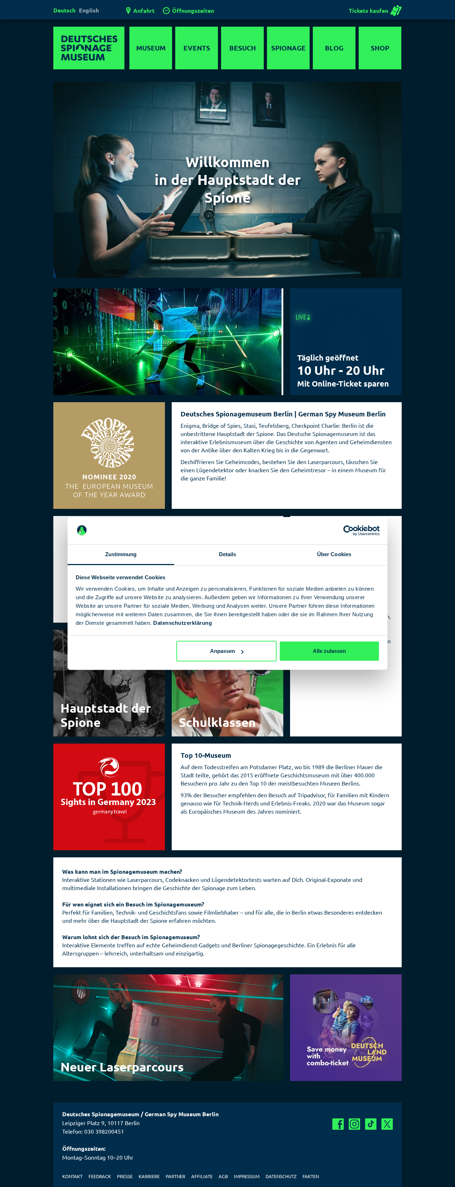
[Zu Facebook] (338, 1124)
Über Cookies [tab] (334, 554)
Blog (334, 47)
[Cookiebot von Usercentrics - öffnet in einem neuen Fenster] (348, 531)
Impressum (246, 1176)
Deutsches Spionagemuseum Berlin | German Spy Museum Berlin (283, 413)
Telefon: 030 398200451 (93, 1131)
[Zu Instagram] (354, 1124)
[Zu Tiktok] (370, 1124)
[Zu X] (387, 1124)
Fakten (311, 1176)
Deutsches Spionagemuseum (88, 48)
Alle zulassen (329, 651)
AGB (223, 1176)
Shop (380, 47)
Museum (151, 47)
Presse (125, 1176)
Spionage (288, 47)
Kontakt (72, 1176)
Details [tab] (227, 554)
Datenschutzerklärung (182, 623)
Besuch (242, 47)
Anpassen (222, 651)
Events (196, 47)
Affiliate (202, 1176)
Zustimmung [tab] (121, 554)
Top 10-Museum (206, 755)
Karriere (149, 1176)
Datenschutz (281, 1176)
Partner (175, 1176)
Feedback (100, 1176)
